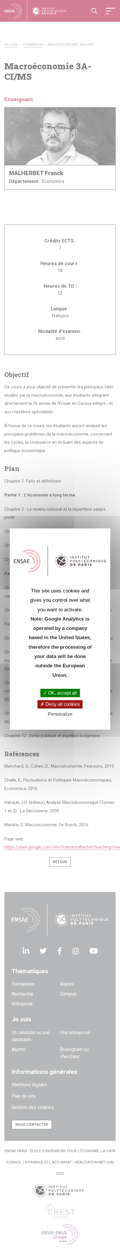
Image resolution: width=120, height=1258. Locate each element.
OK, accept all (62, 692)
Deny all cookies (62, 704)
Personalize (60, 714)
